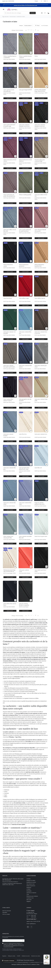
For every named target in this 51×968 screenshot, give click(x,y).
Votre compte (6, 907)
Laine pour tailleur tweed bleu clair (9, 230)
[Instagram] (28, 927)
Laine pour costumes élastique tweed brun (24, 125)
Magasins (29, 901)
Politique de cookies (31, 880)
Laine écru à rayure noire (41, 536)
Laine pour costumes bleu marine (25, 366)
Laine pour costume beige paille (41, 399)
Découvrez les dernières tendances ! (10, 881)
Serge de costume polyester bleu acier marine (39, 503)
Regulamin (29, 887)
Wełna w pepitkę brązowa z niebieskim (9, 56)
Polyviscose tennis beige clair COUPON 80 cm (9, 570)
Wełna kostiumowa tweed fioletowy (25, 160)
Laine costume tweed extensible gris (8, 90)
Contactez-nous (30, 897)
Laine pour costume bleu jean (25, 332)
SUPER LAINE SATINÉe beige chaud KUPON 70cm (40, 90)
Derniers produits (27, 25)
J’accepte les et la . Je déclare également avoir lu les (14, 945)
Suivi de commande (6, 910)
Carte (28, 894)
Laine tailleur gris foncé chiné (40, 570)
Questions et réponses (31, 892)
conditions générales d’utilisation (14, 943)
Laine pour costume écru (41, 434)
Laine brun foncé (7, 298)
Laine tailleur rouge (24, 298)
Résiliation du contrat (31, 882)
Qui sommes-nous (30, 884)
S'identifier (4, 912)
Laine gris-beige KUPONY (25, 89)
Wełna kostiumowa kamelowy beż (39, 265)
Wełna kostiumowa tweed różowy (9, 160)
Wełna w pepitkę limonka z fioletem (25, 56)
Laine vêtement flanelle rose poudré (40, 230)
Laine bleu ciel (38, 467)
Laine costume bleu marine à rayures (8, 399)
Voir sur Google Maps (31, 919)
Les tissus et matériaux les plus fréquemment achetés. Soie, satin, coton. (12, 884)
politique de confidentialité (8, 944)
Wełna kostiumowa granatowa (23, 265)
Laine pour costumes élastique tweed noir (40, 125)
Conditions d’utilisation (34, 962)
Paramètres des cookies (35, 955)
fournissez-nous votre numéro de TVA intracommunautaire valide (25, 5)
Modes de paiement (31, 885)
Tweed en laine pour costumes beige (40, 160)
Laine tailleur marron (40, 298)
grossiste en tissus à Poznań (13, 626)
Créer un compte (6, 914)
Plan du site (29, 899)
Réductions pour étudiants (32, 896)
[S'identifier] (41, 13)
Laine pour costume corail (24, 570)
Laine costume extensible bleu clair (25, 537)
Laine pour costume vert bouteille (9, 332)
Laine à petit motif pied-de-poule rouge (9, 125)
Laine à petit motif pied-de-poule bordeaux (25, 230)
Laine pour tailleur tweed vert (41, 195)
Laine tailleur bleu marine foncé (9, 604)
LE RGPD (28, 889)
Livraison (28, 878)
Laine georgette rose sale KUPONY (25, 399)
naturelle (36, 631)
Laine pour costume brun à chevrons (41, 332)
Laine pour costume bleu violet (25, 503)
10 (35, 29)
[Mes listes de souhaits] (44, 13)
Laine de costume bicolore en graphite (24, 604)
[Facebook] (31, 927)
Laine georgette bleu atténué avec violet (24, 468)
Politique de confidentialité (23, 962)
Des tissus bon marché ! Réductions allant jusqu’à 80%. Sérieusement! (12, 879)
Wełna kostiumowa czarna (8, 265)
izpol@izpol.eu (33, 923)
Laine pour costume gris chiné (41, 366)
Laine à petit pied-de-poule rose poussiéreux (9, 195)
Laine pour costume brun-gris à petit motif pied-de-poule (9, 366)
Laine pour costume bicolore (8, 434)
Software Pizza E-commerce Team (30, 964)
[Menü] (49, 955)
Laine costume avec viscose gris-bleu (8, 537)
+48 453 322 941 (36, 921)
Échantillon (29, 891)
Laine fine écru (23, 434)
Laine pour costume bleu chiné (9, 503)
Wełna (36, 56)
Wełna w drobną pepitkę (25, 194)
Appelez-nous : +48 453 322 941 (8, 1)
